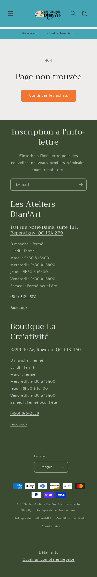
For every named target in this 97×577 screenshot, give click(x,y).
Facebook (18, 307)
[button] (10, 13)
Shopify (26, 510)
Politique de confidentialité (32, 518)
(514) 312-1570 (23, 297)
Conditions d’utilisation (71, 518)
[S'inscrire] (80, 185)
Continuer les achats (48, 95)
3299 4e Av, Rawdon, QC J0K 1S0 (45, 349)
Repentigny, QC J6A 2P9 (36, 233)
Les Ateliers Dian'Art (43, 504)
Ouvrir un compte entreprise (48, 559)
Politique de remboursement (56, 510)
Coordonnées (51, 526)
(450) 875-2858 (24, 413)
